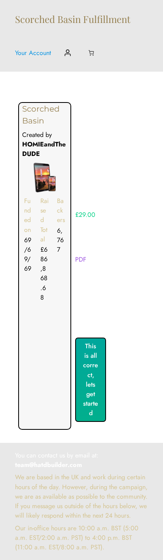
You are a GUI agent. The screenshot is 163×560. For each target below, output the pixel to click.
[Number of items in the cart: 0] (91, 53)
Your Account (33, 52)
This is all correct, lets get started (90, 380)
